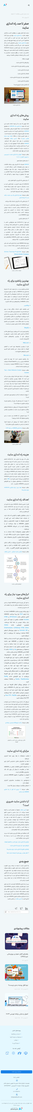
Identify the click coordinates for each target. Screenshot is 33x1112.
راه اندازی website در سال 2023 (14, 428)
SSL (9, 479)
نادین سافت (13, 138)
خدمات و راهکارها (15, 1034)
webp (10, 649)
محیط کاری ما (15, 1043)
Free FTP (8, 695)
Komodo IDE (24, 630)
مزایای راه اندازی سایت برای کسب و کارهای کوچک (16, 842)
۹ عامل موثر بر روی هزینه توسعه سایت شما (18, 853)
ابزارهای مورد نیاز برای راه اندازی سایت (19, 845)
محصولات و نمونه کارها (16, 1037)
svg (15, 649)
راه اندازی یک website (15, 126)
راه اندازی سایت (17, 35)
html (21, 614)
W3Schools (13, 617)
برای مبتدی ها (10, 849)
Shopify (26, 328)
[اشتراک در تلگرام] (16, 909)
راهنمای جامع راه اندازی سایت (21, 849)
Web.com (26, 343)
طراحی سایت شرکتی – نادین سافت (13, 552)
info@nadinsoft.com (16, 1097)
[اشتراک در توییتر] (21, 909)
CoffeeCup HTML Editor (21, 628)
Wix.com (26, 355)
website (26, 131)
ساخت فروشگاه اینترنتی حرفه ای (13, 723)
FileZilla (13, 695)
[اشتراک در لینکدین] (26, 909)
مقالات (16, 1040)
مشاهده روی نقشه (16, 1072)
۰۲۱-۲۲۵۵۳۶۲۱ (16, 1091)
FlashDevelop (25, 679)
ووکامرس (26, 305)
